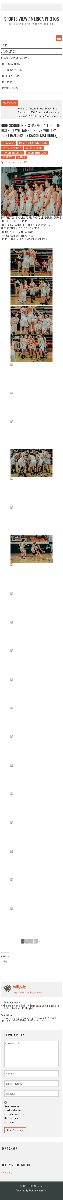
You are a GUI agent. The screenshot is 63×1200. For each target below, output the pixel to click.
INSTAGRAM (27, 232)
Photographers (10, 63)
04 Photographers (12, 147)
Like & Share (9, 1148)
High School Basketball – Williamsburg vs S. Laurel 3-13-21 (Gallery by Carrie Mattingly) (30, 1007)
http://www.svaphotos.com (27, 992)
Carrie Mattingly (34, 147)
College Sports (10, 76)
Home (4, 45)
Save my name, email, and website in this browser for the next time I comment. (14, 1114)
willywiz (7, 162)
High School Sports (13, 152)
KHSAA (21, 157)
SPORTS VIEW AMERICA (34, 239)
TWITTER (34, 228)
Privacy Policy (9, 88)
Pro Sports (7, 82)
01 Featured (32, 108)
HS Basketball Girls (37, 152)
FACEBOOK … (30, 235)
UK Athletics (8, 51)
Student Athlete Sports (15, 57)
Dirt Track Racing (11, 70)
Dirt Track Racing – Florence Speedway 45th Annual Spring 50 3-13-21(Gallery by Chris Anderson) (28, 1019)
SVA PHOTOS (43, 224)
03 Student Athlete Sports (33, 143)
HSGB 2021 (8, 157)
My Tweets (6, 1172)
